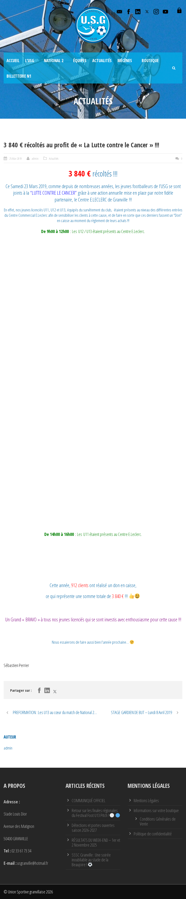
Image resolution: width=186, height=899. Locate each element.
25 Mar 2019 (15, 158)
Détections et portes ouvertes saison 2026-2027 (93, 827)
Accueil (13, 60)
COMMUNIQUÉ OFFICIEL (88, 800)
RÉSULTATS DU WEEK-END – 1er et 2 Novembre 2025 (96, 842)
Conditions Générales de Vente (158, 821)
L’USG (29, 60)
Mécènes (124, 60)
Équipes (79, 60)
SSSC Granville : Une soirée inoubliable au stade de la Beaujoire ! (91, 859)
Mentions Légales (146, 800)
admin (35, 158)
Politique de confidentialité (153, 834)
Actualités (102, 60)
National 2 (53, 60)
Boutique (150, 60)
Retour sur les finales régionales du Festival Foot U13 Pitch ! (95, 812)
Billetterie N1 (19, 76)
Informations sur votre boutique (156, 810)
